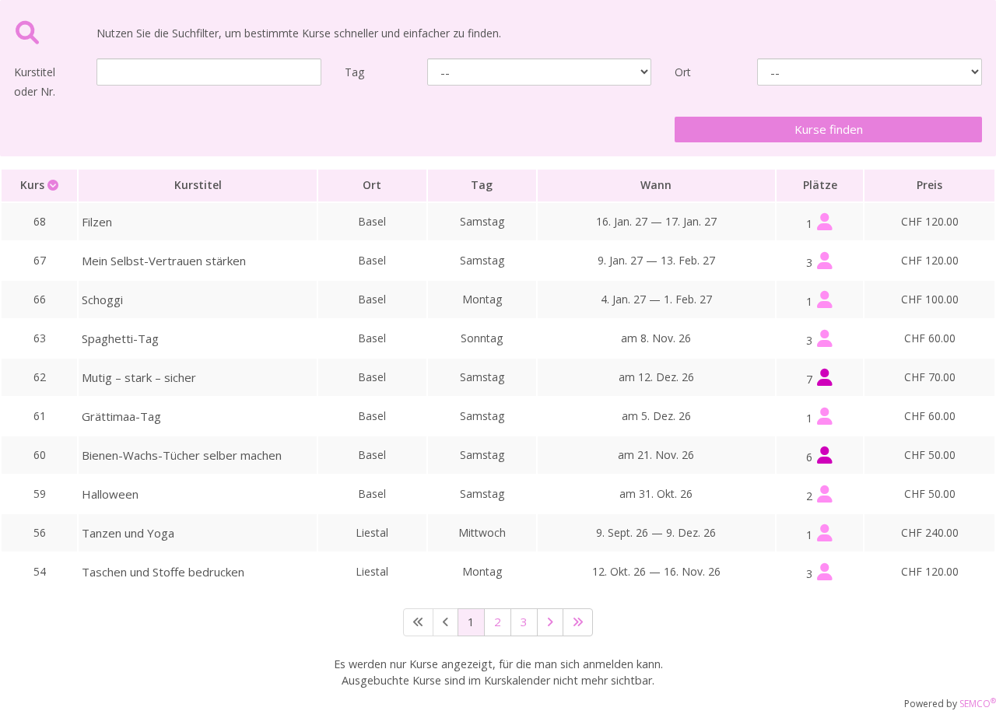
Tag (354, 72)
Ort (683, 72)
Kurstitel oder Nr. (34, 82)
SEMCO (977, 703)
